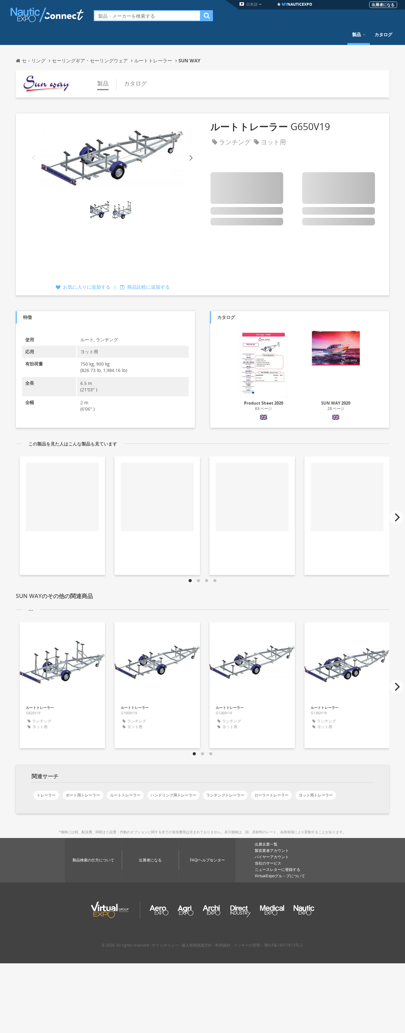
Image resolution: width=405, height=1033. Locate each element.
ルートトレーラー (125, 795)
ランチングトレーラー (225, 795)
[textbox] (147, 15)
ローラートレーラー (271, 795)
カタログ (383, 34)
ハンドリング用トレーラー (173, 795)
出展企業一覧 (266, 844)
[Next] (190, 158)
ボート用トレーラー (83, 795)
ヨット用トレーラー (316, 795)
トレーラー (46, 795)
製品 (356, 34)
